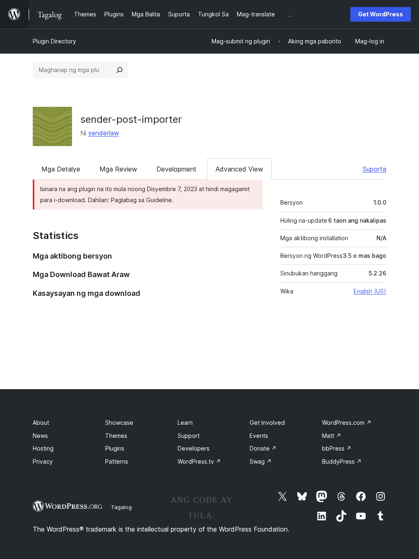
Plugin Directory (54, 41)
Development (176, 169)
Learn (185, 422)
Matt (331, 435)
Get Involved (267, 422)
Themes (116, 435)
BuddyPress (342, 461)
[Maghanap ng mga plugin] (119, 70)
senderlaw (103, 133)
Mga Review (118, 169)
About (41, 422)
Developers (194, 448)
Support (189, 435)
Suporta (374, 169)
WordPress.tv (199, 461)
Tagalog (121, 507)
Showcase (119, 422)
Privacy (43, 461)
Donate (263, 448)
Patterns (116, 461)
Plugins (114, 448)
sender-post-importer (131, 119)
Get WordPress (380, 14)
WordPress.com (347, 422)
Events (259, 435)
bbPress (336, 448)
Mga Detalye (60, 169)
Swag (261, 461)
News (40, 435)
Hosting (43, 448)
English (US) (370, 291)
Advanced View (239, 169)
